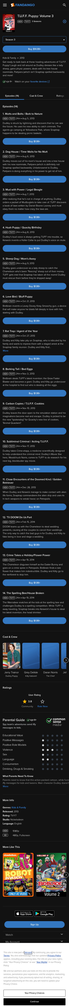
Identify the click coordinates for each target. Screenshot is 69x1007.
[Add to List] (64, 21)
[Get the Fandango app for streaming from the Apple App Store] (24, 914)
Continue (34, 1001)
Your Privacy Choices (34, 993)
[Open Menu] (5, 5)
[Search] (64, 5)
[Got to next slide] (66, 660)
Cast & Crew (36, 95)
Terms (7, 955)
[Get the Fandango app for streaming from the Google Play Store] (44, 914)
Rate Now (43, 706)
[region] (34, 975)
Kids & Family (19, 807)
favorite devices (38, 81)
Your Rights (42, 962)
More (5, 350)
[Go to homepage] (23, 5)
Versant (28, 952)
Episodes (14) (12, 95)
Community (27, 706)
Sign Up (34, 924)
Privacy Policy (54, 955)
